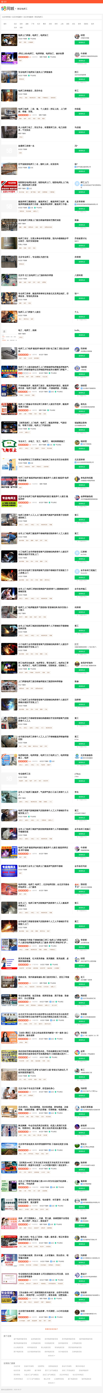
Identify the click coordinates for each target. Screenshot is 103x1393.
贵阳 (67, 24)
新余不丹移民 (67, 1366)
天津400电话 (18, 1379)
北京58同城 (6, 17)
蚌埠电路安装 (32, 1347)
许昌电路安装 (49, 1343)
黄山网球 (27, 1370)
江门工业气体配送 (33, 1379)
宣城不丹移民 (29, 1366)
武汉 (73, 24)
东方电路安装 (63, 1352)
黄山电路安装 (46, 1347)
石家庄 (86, 24)
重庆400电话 (80, 1366)
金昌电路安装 (36, 1339)
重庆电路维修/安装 (20, 1343)
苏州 (79, 24)
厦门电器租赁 (73, 1379)
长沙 (38, 24)
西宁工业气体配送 (51, 1370)
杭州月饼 (17, 1370)
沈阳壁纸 (41, 1366)
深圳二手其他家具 (68, 1370)
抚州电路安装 (63, 1343)
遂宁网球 (38, 1370)
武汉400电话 (64, 1375)
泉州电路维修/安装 (51, 1339)
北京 (15, 24)
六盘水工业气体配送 (31, 1375)
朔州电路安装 (49, 1352)
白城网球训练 (59, 1379)
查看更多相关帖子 (51, 1329)
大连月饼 (17, 1366)
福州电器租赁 (86, 1379)
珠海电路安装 (59, 1347)
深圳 (21, 24)
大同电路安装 (36, 1343)
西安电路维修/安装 (75, 1347)
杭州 (92, 24)
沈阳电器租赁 (53, 1366)
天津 (15, 27)
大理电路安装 (77, 1343)
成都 (27, 24)
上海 (62, 24)
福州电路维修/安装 (86, 1339)
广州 (32, 24)
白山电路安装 (18, 1347)
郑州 (56, 24)
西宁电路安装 (18, 1352)
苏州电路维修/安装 (68, 1339)
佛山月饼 (47, 1379)
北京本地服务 (17, 17)
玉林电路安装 (77, 1352)
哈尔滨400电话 (78, 1375)
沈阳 (21, 27)
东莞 (50, 24)
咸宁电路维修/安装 (20, 1339)
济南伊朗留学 (84, 1370)
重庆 (44, 24)
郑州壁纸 (17, 1375)
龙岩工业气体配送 (49, 1375)
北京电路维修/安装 (34, 1352)
